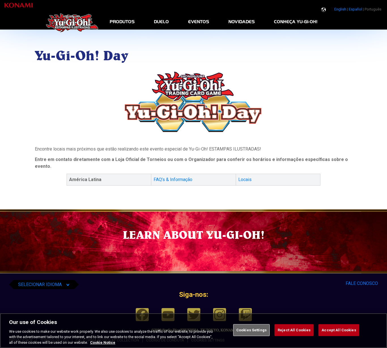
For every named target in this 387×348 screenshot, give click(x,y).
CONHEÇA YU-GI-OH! (295, 21)
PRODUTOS (122, 21)
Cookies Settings (251, 330)
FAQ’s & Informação (173, 179)
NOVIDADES (241, 21)
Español (355, 9)
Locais (245, 179)
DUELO (161, 21)
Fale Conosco (362, 283)
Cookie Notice (102, 342)
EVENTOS (198, 21)
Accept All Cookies (339, 330)
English (340, 9)
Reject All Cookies (294, 330)
